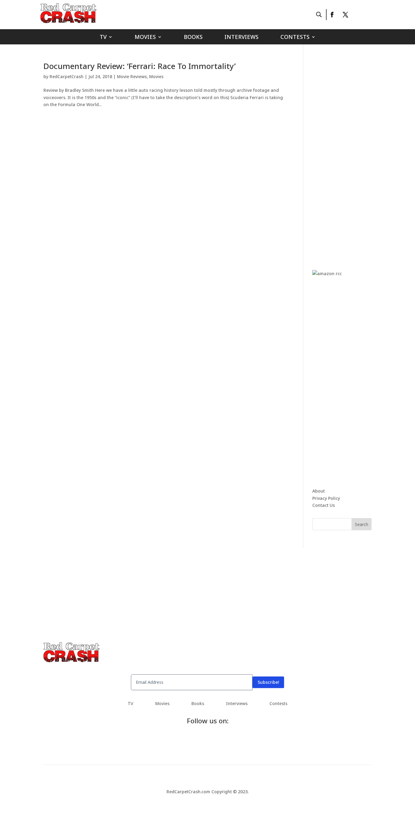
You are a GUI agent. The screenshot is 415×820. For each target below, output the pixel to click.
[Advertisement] (357, 153)
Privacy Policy (326, 498)
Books (193, 37)
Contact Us (323, 505)
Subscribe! (268, 682)
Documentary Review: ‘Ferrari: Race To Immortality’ (139, 66)
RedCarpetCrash (67, 76)
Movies (145, 37)
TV (103, 37)
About (318, 491)
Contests (295, 37)
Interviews (242, 37)
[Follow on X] (345, 14)
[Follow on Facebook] (332, 14)
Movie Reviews (132, 76)
